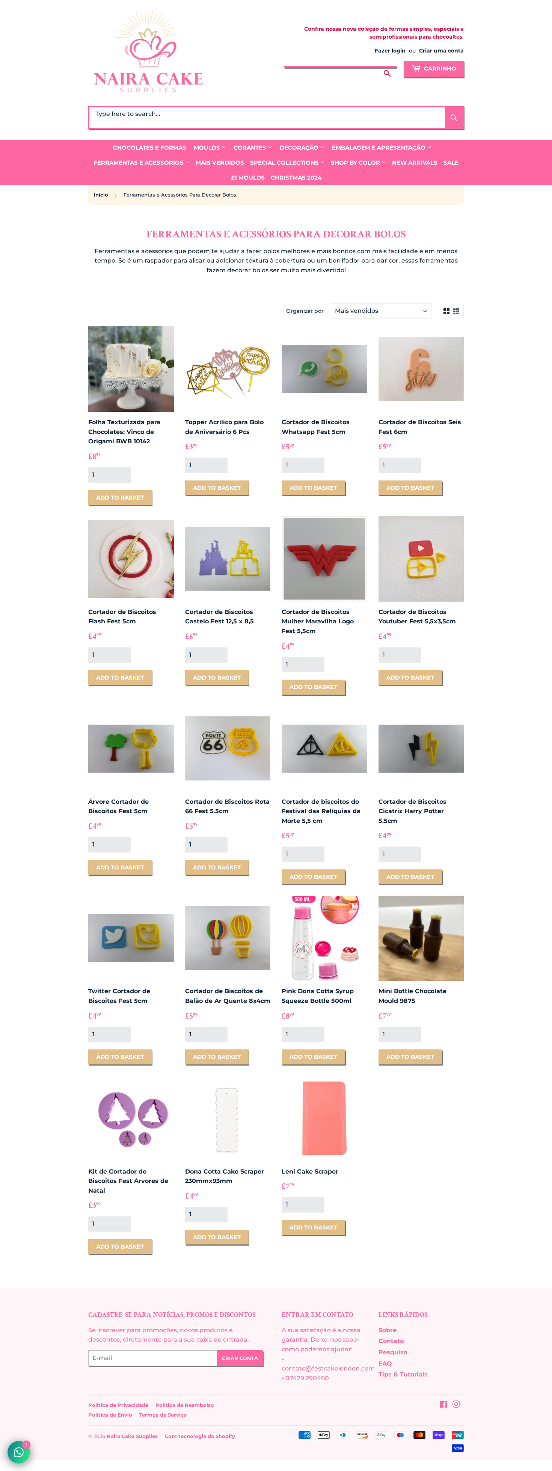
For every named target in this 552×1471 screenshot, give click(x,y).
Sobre (388, 1330)
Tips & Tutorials (403, 1374)
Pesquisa (393, 1352)
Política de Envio (110, 1415)
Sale (450, 162)
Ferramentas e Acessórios (139, 162)
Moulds (208, 147)
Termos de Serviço (163, 1415)
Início (101, 195)
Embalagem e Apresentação (379, 147)
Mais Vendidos (220, 162)
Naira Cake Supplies (132, 1436)
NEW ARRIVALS (414, 162)
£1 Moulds (248, 177)
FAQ (385, 1363)
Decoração (300, 147)
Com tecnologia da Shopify (200, 1436)
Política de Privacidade (118, 1405)
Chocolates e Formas (149, 147)
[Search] (454, 117)
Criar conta (240, 1358)
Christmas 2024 (296, 177)
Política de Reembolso (184, 1405)
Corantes (251, 147)
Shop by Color (356, 162)
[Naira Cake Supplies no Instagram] (456, 1405)
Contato (391, 1341)
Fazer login (390, 51)
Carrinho (439, 68)
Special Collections (285, 162)
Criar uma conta (441, 51)
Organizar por (305, 311)
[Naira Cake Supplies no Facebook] (443, 1405)
